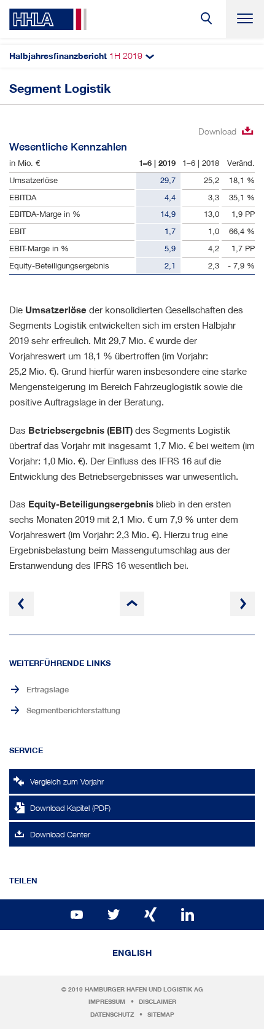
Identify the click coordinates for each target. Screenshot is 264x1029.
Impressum (106, 1002)
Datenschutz (112, 1015)
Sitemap (160, 1015)
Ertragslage (47, 689)
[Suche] (207, 19)
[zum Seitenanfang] (132, 604)
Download (217, 131)
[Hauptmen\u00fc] (245, 19)
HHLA (48, 19)
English (132, 952)
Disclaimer (157, 1002)
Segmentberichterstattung (73, 710)
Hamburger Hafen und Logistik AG (144, 989)
